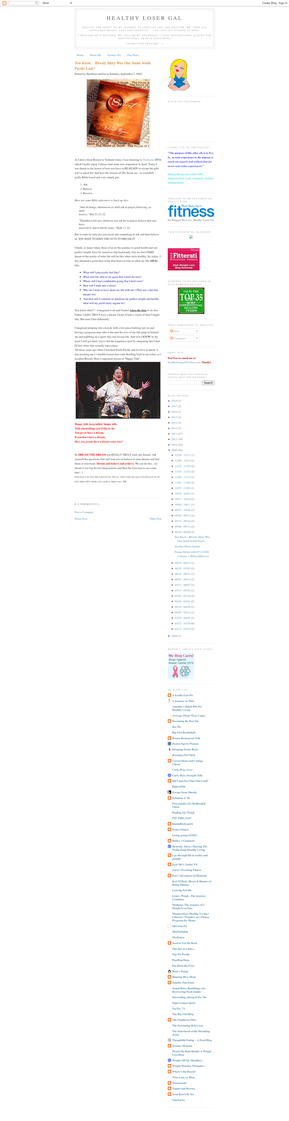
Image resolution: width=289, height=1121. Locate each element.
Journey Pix (114, 55)
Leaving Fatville (182, 890)
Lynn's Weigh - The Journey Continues (189, 897)
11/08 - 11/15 (183, 477)
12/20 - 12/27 (183, 455)
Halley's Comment (183, 841)
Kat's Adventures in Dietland (189, 875)
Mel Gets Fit (179, 926)
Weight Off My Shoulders (187, 1060)
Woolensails (179, 1083)
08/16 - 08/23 (183, 563)
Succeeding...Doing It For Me (189, 997)
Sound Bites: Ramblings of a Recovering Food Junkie (189, 990)
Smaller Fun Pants (183, 982)
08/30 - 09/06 (183, 532)
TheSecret (148, 160)
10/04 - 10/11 (183, 504)
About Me (95, 55)
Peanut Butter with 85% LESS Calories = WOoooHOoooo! (192, 554)
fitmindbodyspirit (182, 824)
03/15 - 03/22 (183, 629)
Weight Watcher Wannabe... (188, 1066)
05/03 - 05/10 (183, 596)
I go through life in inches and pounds (190, 857)
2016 (174, 412)
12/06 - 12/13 (183, 460)
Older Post (155, 519)
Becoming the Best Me (185, 721)
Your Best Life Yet (183, 1094)
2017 (174, 406)
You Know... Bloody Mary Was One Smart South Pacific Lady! (113, 65)
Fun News (133, 55)
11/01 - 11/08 (183, 482)
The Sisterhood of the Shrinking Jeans (191, 1032)
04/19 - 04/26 (183, 607)
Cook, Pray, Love (182, 769)
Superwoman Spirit (183, 1003)
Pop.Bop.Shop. (181, 960)
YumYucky (178, 1100)
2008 (174, 636)
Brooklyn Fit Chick (183, 755)
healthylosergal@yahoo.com (184, 362)
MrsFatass (178, 937)
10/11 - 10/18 (183, 499)
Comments (179, 338)
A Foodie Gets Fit (182, 695)
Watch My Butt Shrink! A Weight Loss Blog (191, 1053)
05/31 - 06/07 (183, 585)
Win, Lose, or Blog (183, 1077)
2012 (174, 434)
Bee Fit (176, 727)
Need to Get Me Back (184, 943)
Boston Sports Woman (185, 743)
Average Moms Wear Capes (188, 715)
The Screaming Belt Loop (187, 1025)
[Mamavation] (191, 313)
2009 (174, 450)
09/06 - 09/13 (183, 526)
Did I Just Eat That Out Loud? (190, 781)
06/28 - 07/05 (183, 568)
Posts (176, 331)
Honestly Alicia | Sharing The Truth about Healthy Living (189, 848)
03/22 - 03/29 (183, 623)
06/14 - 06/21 (183, 574)
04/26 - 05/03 (183, 601)
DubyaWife (179, 786)
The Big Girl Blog (183, 1014)
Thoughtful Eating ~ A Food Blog (192, 1040)
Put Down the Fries (183, 965)
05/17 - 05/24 (183, 590)
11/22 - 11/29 (183, 466)
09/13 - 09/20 (183, 521)
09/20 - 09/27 (183, 515)
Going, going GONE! (184, 835)
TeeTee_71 (178, 1008)
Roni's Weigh (180, 971)
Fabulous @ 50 (181, 798)
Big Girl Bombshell (183, 732)
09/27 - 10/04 (183, 510)
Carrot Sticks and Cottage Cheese (187, 762)
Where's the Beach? (184, 1071)
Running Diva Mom (184, 977)
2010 (174, 445)
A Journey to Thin (183, 701)
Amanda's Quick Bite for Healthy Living (187, 708)
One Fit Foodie (181, 954)
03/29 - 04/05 (183, 618)
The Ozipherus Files (184, 1020)
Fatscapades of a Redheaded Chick (188, 805)
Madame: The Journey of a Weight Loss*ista (188, 906)
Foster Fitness (180, 829)
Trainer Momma (182, 1046)
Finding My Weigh (183, 812)
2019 (174, 401)
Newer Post (81, 519)
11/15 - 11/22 (183, 471)
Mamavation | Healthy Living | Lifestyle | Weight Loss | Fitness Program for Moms (190, 916)
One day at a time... (183, 949)
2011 (174, 439)
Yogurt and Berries (183, 1088)
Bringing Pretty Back (185, 749)
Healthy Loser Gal (145, 17)
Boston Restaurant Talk (186, 738)
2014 (174, 423)
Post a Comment (84, 512)
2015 (174, 417)
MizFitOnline (180, 931)
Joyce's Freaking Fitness (186, 870)
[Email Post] (75, 490)
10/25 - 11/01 (183, 488)
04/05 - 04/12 (183, 612)
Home (80, 55)
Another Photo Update (187, 546)
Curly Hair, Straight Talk (187, 775)
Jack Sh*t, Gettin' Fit (184, 864)
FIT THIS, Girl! (181, 818)
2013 (174, 428)
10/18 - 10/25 (183, 493)
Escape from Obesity (184, 792)
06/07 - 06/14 (183, 579)
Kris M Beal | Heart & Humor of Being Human (191, 883)
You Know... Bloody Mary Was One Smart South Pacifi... (192, 539)
